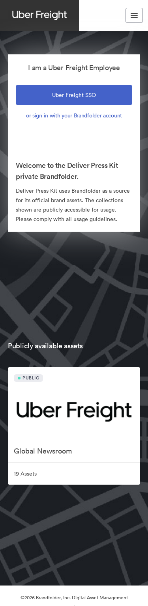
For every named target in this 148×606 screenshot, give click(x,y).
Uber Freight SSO (74, 95)
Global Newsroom (43, 450)
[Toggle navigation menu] (134, 15)
